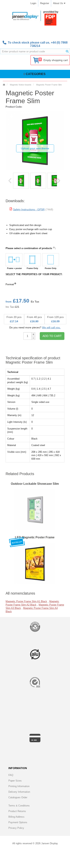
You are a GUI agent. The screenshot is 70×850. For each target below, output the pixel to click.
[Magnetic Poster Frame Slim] (21, 181)
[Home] (4, 85)
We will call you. (51, 327)
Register (44, 3)
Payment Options (17, 822)
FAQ (10, 775)
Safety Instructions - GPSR (29, 209)
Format (10, 284)
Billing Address (16, 816)
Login (33, 3)
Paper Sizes (15, 780)
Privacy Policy (16, 828)
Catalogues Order (17, 797)
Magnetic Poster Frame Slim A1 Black (26, 601)
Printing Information (18, 786)
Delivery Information (19, 791)
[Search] (67, 51)
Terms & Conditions (19, 805)
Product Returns (17, 811)
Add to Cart (52, 336)
